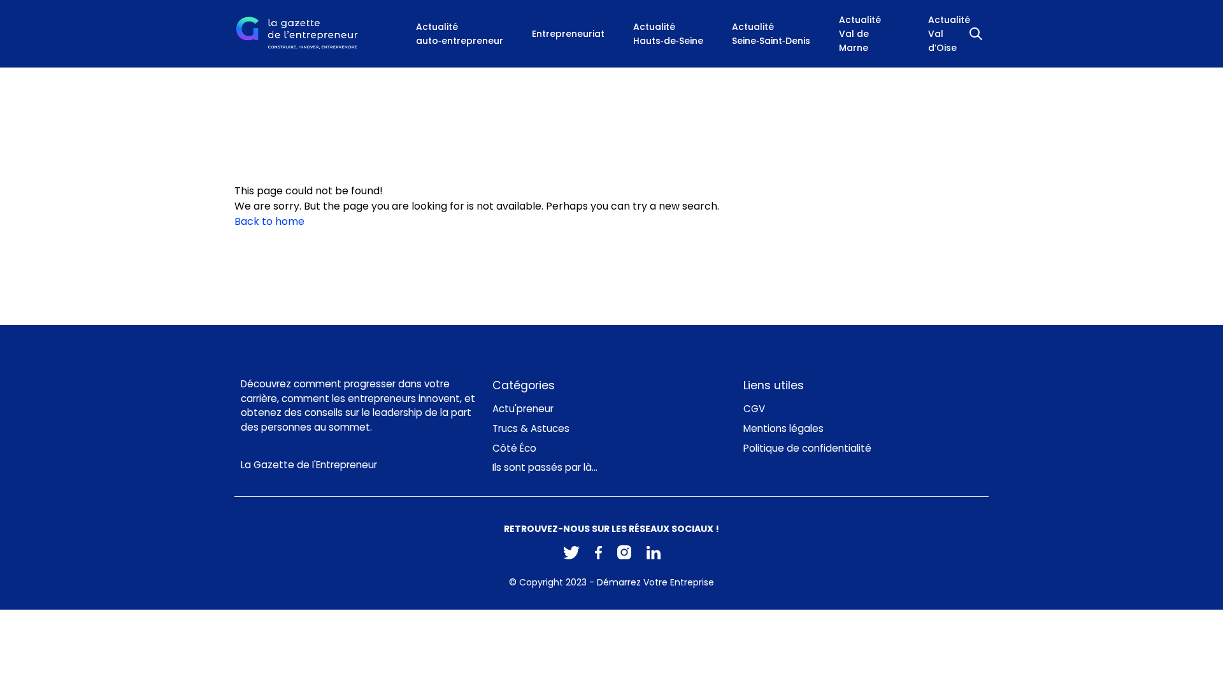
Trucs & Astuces (530, 428)
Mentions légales (783, 428)
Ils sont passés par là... (544, 467)
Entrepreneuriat (568, 33)
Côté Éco (514, 448)
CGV (754, 408)
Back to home (269, 221)
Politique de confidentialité (807, 448)
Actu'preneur (523, 408)
